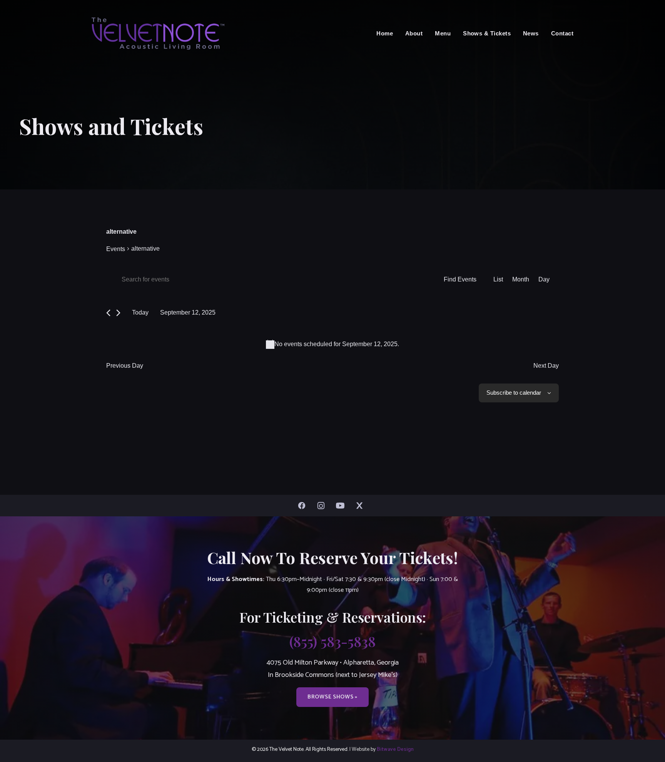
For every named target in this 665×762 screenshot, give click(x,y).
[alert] (332, 344)
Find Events (460, 279)
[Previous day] (108, 313)
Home (384, 33)
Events (115, 249)
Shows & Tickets (487, 33)
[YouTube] (342, 505)
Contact (562, 33)
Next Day (546, 365)
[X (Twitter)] (361, 505)
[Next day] (118, 313)
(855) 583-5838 (332, 641)
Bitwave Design (395, 749)
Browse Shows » (332, 697)
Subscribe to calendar (513, 392)
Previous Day (124, 365)
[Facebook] (303, 505)
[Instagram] (323, 505)
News (531, 33)
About (414, 33)
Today (140, 312)
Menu (443, 33)
